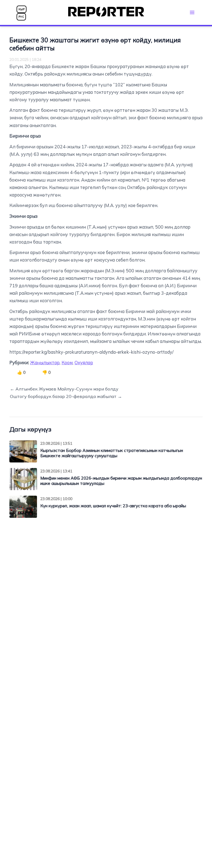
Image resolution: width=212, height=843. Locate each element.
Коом (67, 362)
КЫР (21, 9)
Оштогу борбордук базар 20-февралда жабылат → (66, 396)
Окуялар (84, 362)
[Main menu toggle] (192, 12)
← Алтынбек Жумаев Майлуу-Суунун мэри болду (64, 389)
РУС (21, 17)
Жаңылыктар (45, 362)
